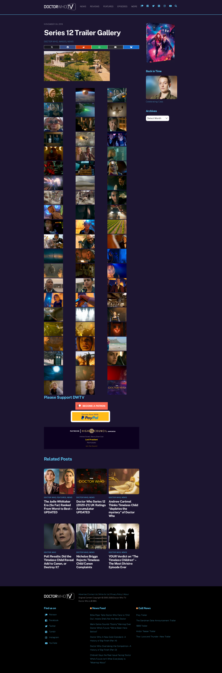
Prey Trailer (141, 615)
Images (62, 41)
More (134, 6)
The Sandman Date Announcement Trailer (156, 620)
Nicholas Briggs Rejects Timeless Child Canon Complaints (88, 562)
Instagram (54, 637)
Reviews (94, 6)
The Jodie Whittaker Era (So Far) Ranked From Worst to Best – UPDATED (58, 507)
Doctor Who (51, 41)
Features (108, 6)
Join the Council (91, 446)
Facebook (54, 620)
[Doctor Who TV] (60, 9)
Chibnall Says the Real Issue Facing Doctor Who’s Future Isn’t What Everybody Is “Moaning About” (110, 659)
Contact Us (92, 594)
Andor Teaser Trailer (146, 631)
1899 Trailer (141, 626)
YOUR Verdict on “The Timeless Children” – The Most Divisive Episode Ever (123, 562)
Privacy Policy (116, 594)
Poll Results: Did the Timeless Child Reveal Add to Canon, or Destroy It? (59, 562)
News (83, 6)
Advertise (83, 594)
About (126, 594)
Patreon (53, 614)
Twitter (52, 626)
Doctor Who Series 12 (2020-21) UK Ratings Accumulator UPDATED (91, 507)
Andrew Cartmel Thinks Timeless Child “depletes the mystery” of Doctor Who (123, 509)
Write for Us (104, 594)
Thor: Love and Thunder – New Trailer (153, 636)
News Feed (99, 608)
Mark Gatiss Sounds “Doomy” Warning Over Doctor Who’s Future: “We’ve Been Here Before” (110, 628)
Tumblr (52, 631)
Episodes (122, 6)
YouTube (53, 643)
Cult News (144, 608)
